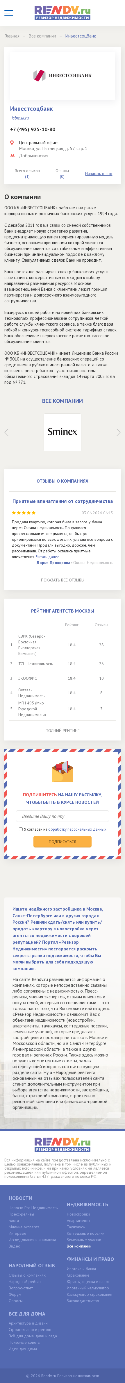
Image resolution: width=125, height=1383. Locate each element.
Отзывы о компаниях (27, 1275)
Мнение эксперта (24, 1226)
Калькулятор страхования (89, 1294)
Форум (15, 1294)
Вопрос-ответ (21, 1288)
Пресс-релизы (21, 1214)
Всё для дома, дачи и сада (33, 1336)
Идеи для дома (23, 1348)
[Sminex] (62, 432)
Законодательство (83, 1300)
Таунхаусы (76, 1226)
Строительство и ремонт (30, 1329)
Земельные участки (84, 1239)
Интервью (17, 1233)
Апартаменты (78, 1220)
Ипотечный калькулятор (88, 1288)
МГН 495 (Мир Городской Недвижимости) (32, 708)
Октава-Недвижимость (93, 562)
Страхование (78, 1275)
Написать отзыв (98, 173)
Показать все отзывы (62, 580)
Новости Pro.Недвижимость (33, 1207)
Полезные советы (24, 1342)
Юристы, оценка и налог (88, 1281)
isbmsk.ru (20, 118)
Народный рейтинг (25, 1281)
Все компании (79, 1246)
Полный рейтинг (62, 730)
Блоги (14, 1220)
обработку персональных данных (77, 829)
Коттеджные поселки (85, 1233)
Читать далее (48, 556)
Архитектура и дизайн (28, 1323)
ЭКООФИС (27, 678)
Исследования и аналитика (32, 1239)
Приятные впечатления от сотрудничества (62, 501)
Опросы (16, 1300)
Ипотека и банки (81, 1268)
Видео (14, 1246)
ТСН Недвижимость (35, 663)
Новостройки (78, 1214)
